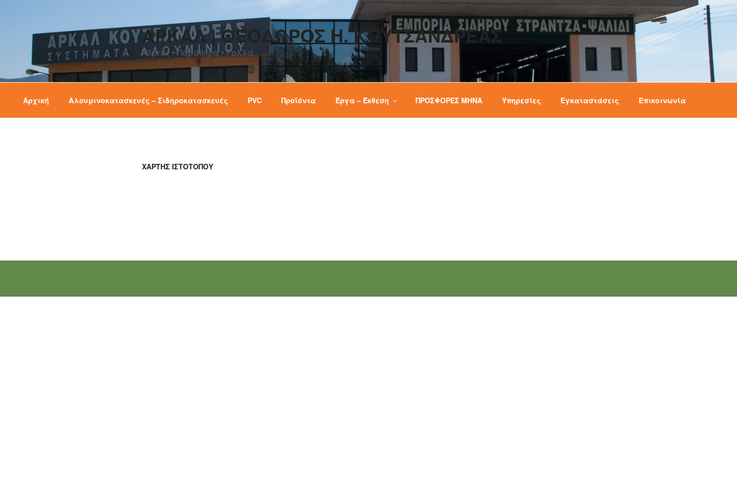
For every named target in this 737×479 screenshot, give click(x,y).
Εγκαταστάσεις (590, 100)
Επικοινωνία (662, 100)
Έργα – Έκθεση (362, 100)
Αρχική (36, 100)
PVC (255, 100)
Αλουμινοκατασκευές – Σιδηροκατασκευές (148, 100)
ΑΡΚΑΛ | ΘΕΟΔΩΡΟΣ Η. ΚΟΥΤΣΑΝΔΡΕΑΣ (322, 35)
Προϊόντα (298, 100)
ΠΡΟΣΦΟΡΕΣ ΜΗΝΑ (449, 100)
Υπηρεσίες (521, 100)
